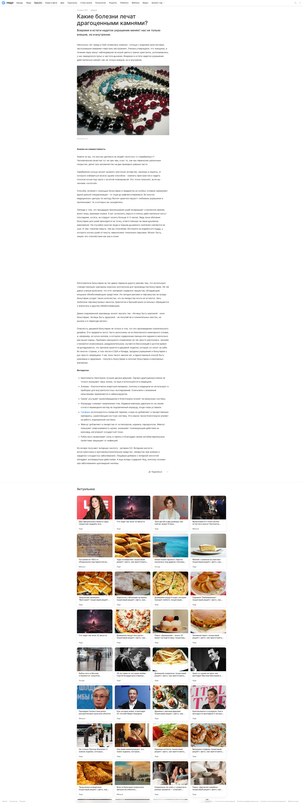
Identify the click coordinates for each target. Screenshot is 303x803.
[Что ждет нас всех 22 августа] (94, 627)
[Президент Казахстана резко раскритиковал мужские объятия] (94, 703)
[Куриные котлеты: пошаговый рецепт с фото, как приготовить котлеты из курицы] (170, 741)
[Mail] (3, 3)
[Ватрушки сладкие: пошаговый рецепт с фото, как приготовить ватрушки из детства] (208, 741)
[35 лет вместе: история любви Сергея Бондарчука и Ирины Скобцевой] (132, 665)
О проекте (208, 801)
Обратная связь (293, 801)
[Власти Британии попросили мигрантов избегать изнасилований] (132, 779)
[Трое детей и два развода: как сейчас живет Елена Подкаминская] (170, 513)
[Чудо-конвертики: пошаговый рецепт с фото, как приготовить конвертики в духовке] (132, 551)
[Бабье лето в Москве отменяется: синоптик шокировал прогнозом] (94, 665)
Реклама (22, 801)
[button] (123, 101)
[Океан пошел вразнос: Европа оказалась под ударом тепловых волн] (170, 551)
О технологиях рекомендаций (224, 801)
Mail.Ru (4, 801)
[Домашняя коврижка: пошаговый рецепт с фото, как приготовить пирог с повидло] (170, 665)
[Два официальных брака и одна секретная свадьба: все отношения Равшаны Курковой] (94, 513)
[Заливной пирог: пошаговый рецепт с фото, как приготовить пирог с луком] (208, 627)
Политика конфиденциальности (248, 801)
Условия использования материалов (273, 801)
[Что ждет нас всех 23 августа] (132, 513)
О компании (13, 801)
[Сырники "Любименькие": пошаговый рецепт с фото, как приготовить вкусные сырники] (208, 589)
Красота (94, 10)
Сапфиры (85, 412)
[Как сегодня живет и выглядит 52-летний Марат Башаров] (132, 703)
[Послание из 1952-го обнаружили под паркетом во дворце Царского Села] (94, 551)
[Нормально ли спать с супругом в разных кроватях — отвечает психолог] (170, 779)
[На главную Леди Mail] (9, 3)
